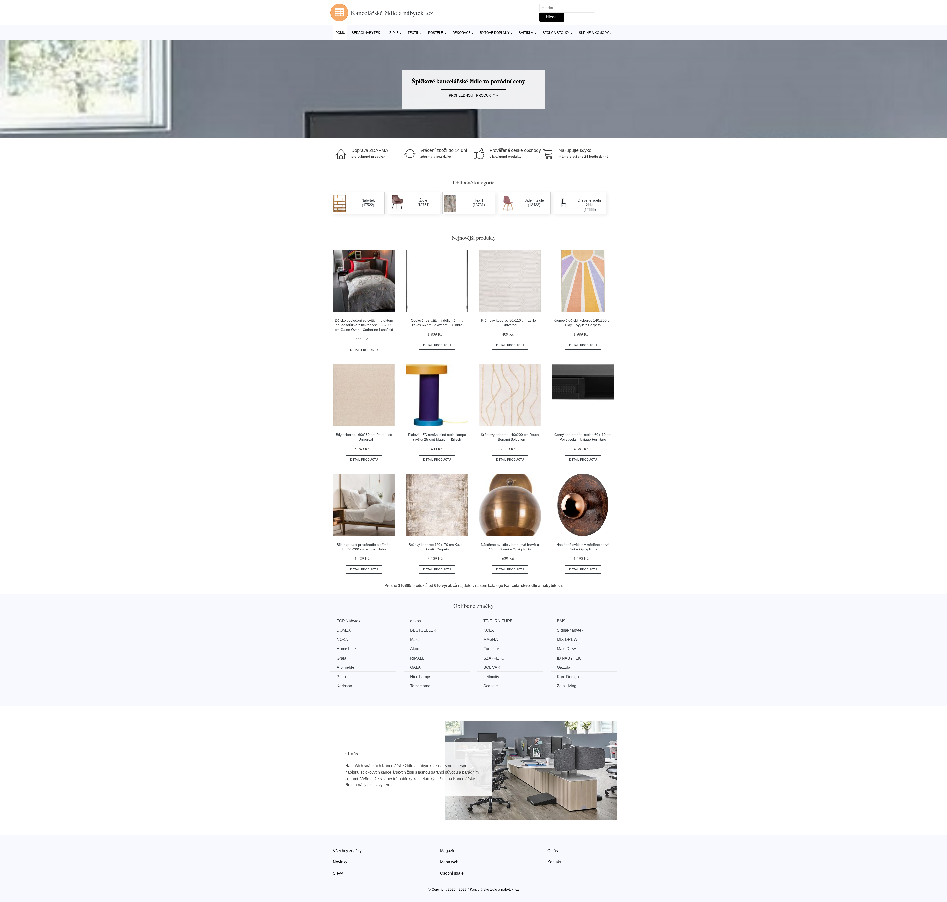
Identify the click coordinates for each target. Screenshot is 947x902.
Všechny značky (347, 851)
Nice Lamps (420, 677)
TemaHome (420, 686)
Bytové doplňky (495, 33)
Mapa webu (450, 862)
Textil (413, 33)
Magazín (447, 851)
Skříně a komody (594, 33)
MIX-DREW (567, 639)
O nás (552, 851)
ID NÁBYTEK (569, 658)
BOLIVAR (491, 667)
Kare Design (568, 677)
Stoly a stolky (556, 33)
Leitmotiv (491, 677)
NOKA (342, 639)
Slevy (338, 873)
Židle (394, 33)
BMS (561, 621)
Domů (340, 33)
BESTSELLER (423, 630)
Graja (341, 658)
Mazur (415, 639)
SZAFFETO (493, 658)
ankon (415, 621)
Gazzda (563, 667)
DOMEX (344, 630)
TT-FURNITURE (498, 621)
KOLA (488, 630)
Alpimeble (345, 667)
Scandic (490, 686)
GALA (415, 667)
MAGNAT (491, 639)
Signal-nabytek (570, 630)
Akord (415, 649)
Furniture (491, 649)
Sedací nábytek (366, 33)
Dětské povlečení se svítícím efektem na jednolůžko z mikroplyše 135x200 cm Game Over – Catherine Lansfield (364, 325)
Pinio (341, 677)
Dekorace (462, 33)
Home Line (346, 649)
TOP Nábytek (348, 621)
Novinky (340, 862)
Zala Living (566, 686)
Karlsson (344, 686)
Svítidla (526, 33)
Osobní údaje (452, 873)
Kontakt (554, 862)
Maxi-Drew (566, 649)
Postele (435, 33)
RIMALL (417, 658)
